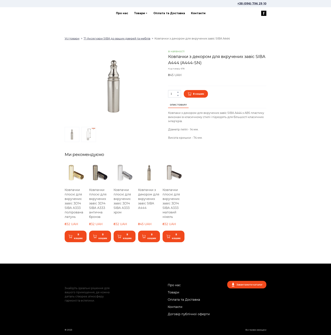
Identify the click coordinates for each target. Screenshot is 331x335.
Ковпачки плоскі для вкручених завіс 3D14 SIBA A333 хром (122, 201)
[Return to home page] (80, 13)
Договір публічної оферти (189, 314)
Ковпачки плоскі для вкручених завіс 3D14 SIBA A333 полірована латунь (74, 203)
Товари (139, 13)
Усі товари (72, 38)
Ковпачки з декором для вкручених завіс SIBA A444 (148, 199)
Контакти (198, 13)
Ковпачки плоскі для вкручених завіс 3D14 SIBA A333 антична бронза (98, 203)
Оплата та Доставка (169, 13)
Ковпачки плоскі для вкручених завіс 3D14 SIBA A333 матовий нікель (171, 203)
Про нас (122, 13)
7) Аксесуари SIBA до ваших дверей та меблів (117, 38)
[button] (263, 13)
